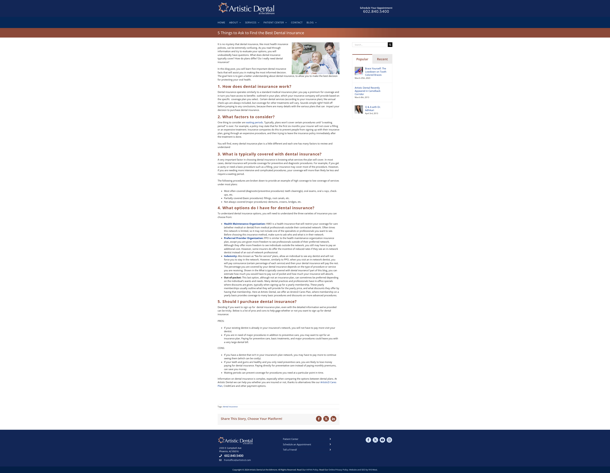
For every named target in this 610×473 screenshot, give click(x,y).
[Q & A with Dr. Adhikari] (359, 107)
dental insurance (230, 406)
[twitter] (375, 440)
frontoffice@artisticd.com (237, 460)
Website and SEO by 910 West (363, 469)
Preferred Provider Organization (243, 238)
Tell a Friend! (290, 449)
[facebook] (368, 440)
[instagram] (389, 440)
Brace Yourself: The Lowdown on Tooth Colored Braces (375, 71)
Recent (382, 59)
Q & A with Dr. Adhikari (373, 108)
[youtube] (382, 440)
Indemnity (230, 256)
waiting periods (254, 122)
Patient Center (290, 439)
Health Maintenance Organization (244, 223)
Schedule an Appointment (297, 444)
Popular (362, 59)
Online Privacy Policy (338, 469)
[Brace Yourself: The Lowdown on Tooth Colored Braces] (359, 68)
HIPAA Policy (312, 469)
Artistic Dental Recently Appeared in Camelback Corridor (367, 91)
